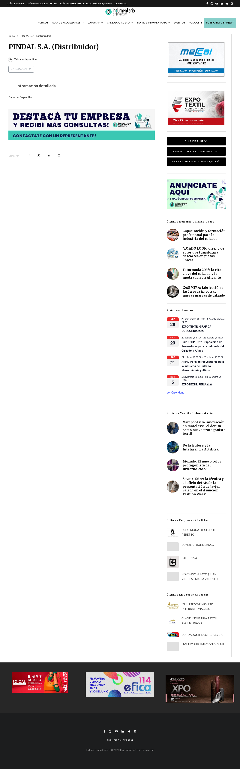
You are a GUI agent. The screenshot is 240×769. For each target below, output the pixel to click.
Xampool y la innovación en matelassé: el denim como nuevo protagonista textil (204, 428)
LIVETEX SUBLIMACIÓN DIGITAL (203, 644)
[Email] (59, 155)
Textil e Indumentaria (152, 22)
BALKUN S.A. (190, 558)
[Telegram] (227, 3)
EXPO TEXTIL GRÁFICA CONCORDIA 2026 (196, 329)
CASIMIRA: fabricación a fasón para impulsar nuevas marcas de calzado (204, 291)
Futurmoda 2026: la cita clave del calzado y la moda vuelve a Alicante (202, 273)
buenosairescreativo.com (139, 750)
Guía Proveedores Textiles (42, 3)
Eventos (179, 22)
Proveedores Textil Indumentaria (196, 151)
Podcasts (195, 22)
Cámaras (94, 22)
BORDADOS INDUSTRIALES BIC (202, 634)
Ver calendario (175, 392)
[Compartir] (29, 155)
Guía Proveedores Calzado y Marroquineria (86, 3)
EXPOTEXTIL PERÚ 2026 (197, 384)
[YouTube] (216, 3)
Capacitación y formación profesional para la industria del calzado (204, 235)
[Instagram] (211, 3)
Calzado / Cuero (118, 22)
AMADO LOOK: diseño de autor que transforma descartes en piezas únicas (203, 254)
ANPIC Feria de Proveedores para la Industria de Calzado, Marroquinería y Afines (203, 366)
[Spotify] (232, 3)
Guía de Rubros (15, 3)
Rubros (43, 22)
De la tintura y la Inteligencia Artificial (201, 447)
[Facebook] (207, 3)
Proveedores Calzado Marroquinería (196, 161)
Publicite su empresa (220, 22)
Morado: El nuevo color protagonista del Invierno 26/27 (202, 465)
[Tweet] (38, 155)
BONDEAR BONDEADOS (198, 544)
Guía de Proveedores (66, 22)
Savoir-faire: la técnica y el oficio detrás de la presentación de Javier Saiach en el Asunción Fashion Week (203, 486)
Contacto (121, 3)
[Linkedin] (221, 3)
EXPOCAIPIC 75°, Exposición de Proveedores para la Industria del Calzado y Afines (203, 346)
